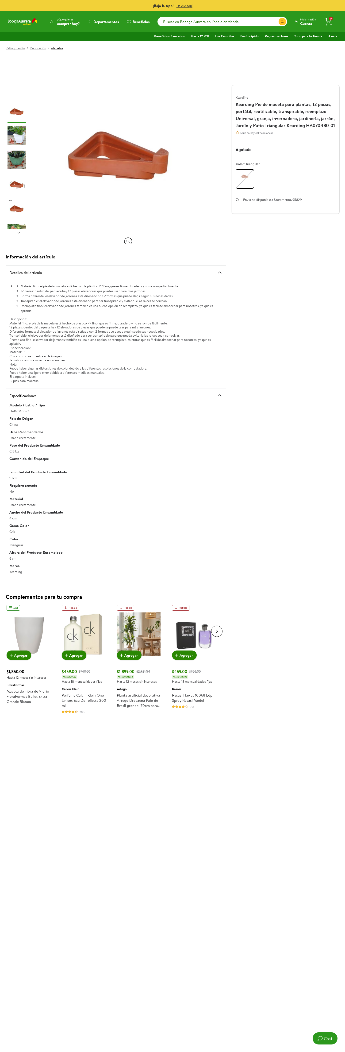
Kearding (242, 97)
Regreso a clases (276, 36)
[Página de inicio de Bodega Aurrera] (23, 21)
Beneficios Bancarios (169, 36)
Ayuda (332, 36)
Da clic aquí (184, 6)
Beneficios (141, 21)
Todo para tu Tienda (308, 36)
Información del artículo (30, 256)
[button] (305, 21)
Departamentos (106, 21)
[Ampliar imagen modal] (128, 241)
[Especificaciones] (219, 395)
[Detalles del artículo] (219, 272)
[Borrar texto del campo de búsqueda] (275, 21)
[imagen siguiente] (19, 233)
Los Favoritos (224, 36)
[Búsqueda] (282, 21)
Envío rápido (249, 36)
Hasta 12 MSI (200, 36)
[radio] (245, 179)
